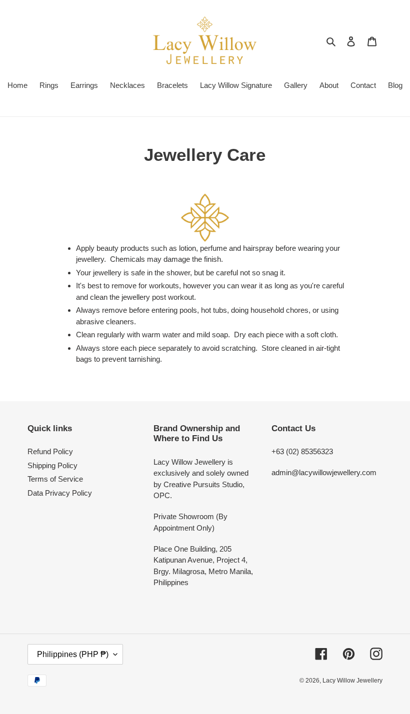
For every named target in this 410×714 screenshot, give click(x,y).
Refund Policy (50, 451)
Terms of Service (55, 479)
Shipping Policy (53, 465)
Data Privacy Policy (60, 493)
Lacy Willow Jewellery (352, 680)
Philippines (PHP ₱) (72, 654)
